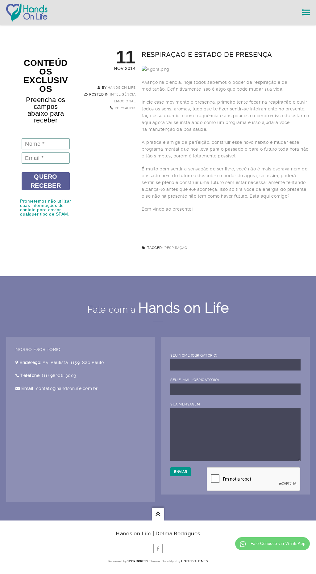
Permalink (125, 108)
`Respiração (175, 248)
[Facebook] (158, 548)
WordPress (137, 561)
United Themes (194, 561)
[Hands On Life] (27, 12)
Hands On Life (122, 88)
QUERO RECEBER (46, 181)
